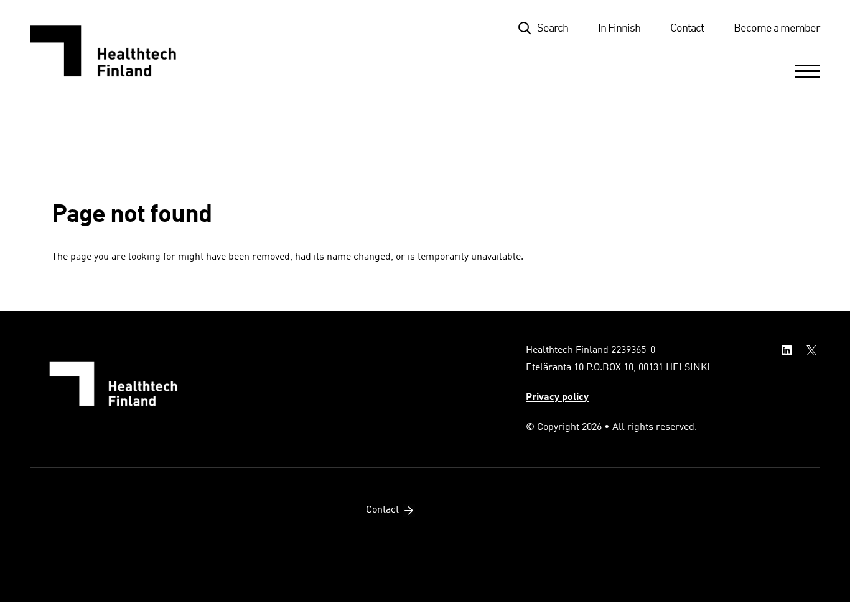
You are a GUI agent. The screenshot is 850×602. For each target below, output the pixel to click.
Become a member (777, 28)
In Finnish (619, 28)
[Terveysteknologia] (115, 51)
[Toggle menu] (807, 70)
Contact (687, 28)
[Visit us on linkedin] (786, 350)
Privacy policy (557, 398)
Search (552, 28)
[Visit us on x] (811, 350)
